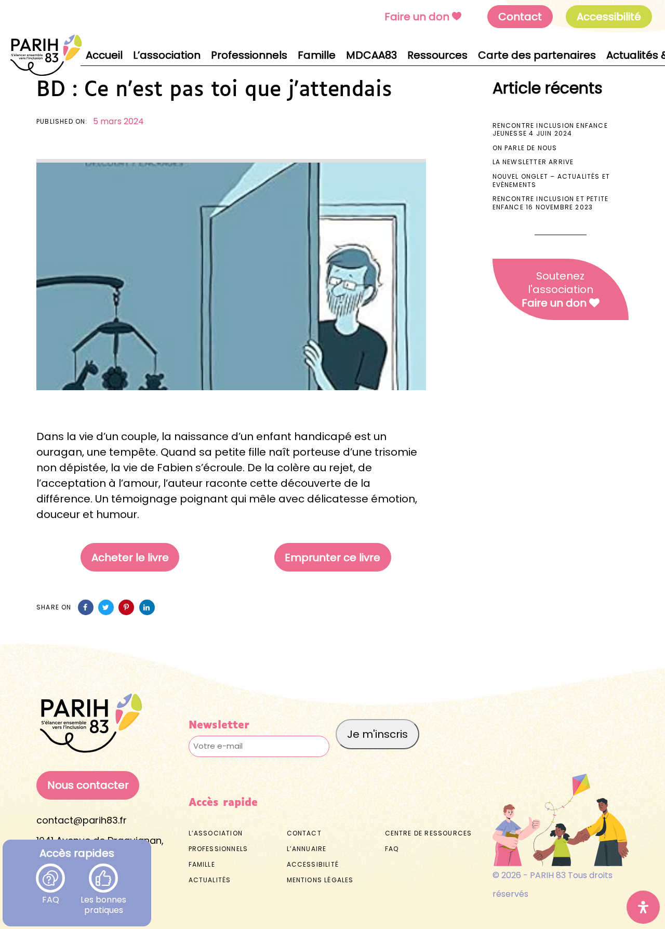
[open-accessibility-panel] (643, 907)
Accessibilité (313, 864)
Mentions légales (320, 879)
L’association (216, 833)
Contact (520, 16)
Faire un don (416, 16)
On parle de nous (525, 147)
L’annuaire (307, 848)
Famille (202, 864)
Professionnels (218, 848)
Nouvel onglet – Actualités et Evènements (551, 180)
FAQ (50, 894)
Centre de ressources (428, 833)
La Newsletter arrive (533, 161)
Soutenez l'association (557, 289)
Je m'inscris (377, 734)
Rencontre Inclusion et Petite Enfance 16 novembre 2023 (551, 202)
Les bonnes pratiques (103, 894)
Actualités (210, 879)
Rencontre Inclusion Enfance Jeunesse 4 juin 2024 (550, 129)
